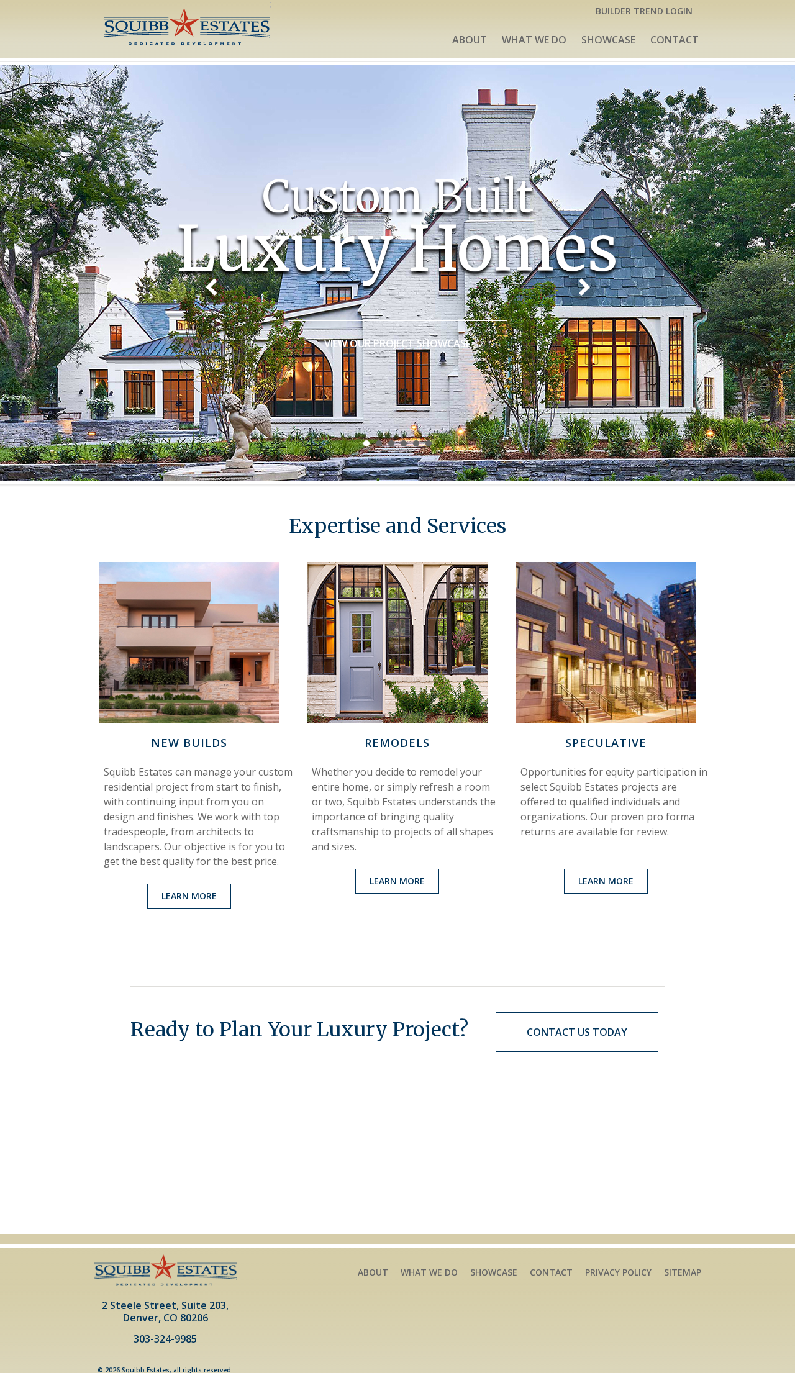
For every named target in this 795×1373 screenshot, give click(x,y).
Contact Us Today (577, 1032)
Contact (674, 40)
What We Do (534, 40)
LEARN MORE (189, 896)
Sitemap (682, 1272)
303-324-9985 (165, 1340)
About (469, 40)
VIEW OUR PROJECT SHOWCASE (397, 343)
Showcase (608, 40)
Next (582, 287)
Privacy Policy (618, 1272)
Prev (212, 287)
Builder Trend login (644, 11)
